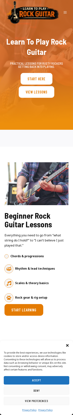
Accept (36, 380)
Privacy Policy (29, 410)
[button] (67, 345)
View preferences (36, 401)
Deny (37, 390)
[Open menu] (65, 12)
